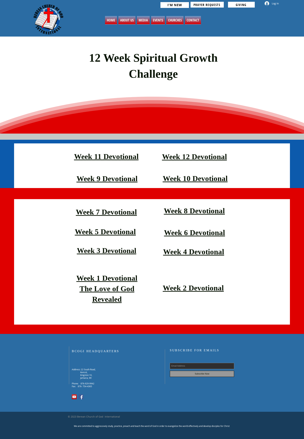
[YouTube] (74, 396)
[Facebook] (80, 396)
